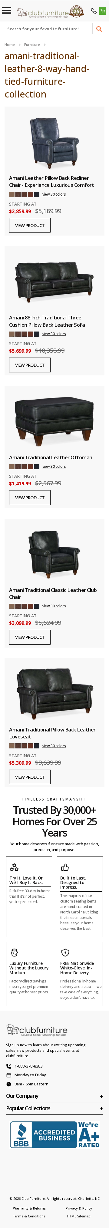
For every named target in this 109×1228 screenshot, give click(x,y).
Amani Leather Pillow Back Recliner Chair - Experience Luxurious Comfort (51, 181)
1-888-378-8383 (28, 1066)
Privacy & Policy (79, 1208)
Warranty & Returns (29, 1208)
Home (10, 44)
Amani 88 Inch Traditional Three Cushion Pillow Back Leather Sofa (47, 321)
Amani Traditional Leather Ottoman (50, 457)
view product (30, 225)
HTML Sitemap (79, 1216)
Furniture (32, 44)
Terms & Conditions (29, 1216)
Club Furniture (33, 1198)
